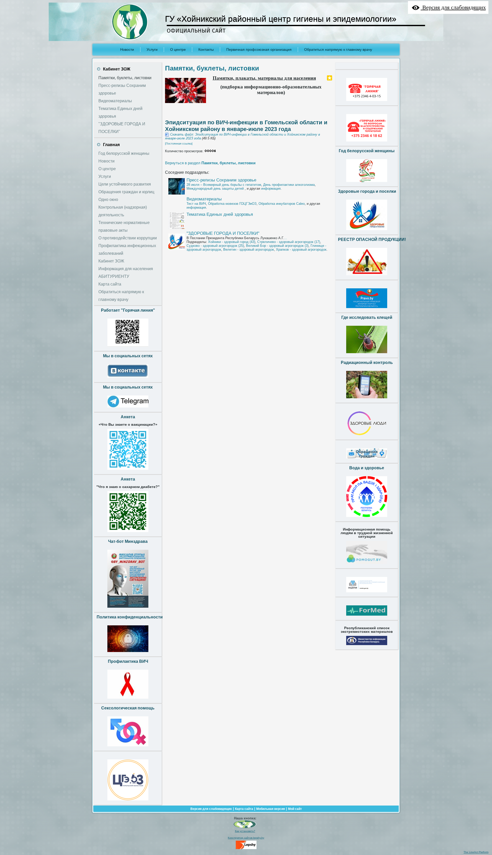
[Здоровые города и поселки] (367, 231)
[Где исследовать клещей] (367, 354)
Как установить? (245, 831)
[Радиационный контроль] (367, 400)
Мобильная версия (270, 809)
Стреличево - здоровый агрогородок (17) (288, 242)
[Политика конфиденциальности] (128, 653)
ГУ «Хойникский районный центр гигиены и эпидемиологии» (280, 19)
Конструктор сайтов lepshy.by (246, 837)
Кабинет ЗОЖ (116, 69)
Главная (111, 144)
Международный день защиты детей (216, 188)
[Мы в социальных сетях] (128, 379)
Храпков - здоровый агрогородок (301, 249)
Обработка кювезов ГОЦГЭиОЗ (232, 204)
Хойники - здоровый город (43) (231, 242)
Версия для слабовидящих (211, 809)
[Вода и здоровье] (367, 518)
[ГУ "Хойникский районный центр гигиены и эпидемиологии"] (245, 827)
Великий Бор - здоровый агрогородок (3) (277, 246)
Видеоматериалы (204, 199)
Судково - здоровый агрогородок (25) (215, 246)
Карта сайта (244, 809)
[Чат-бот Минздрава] (128, 609)
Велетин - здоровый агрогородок (248, 249)
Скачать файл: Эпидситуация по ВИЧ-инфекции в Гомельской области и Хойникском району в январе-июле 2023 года (242, 136)
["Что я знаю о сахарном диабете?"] (128, 533)
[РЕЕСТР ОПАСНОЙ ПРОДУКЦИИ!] (367, 276)
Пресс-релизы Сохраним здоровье (221, 180)
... (285, 238)
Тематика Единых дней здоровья (220, 214)
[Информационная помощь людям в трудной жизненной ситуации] (367, 565)
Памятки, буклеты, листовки (212, 68)
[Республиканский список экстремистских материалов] (367, 646)
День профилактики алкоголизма (289, 185)
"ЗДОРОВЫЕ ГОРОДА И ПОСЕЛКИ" (223, 233)
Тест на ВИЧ (196, 204)
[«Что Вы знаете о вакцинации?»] (128, 471)
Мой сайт (295, 809)
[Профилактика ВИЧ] (128, 700)
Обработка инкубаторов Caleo (282, 204)
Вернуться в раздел (210, 163)
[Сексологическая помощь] (128, 748)
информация (271, 188)
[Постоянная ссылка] (178, 143)
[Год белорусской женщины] (367, 183)
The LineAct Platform (476, 852)
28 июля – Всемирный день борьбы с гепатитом (224, 185)
